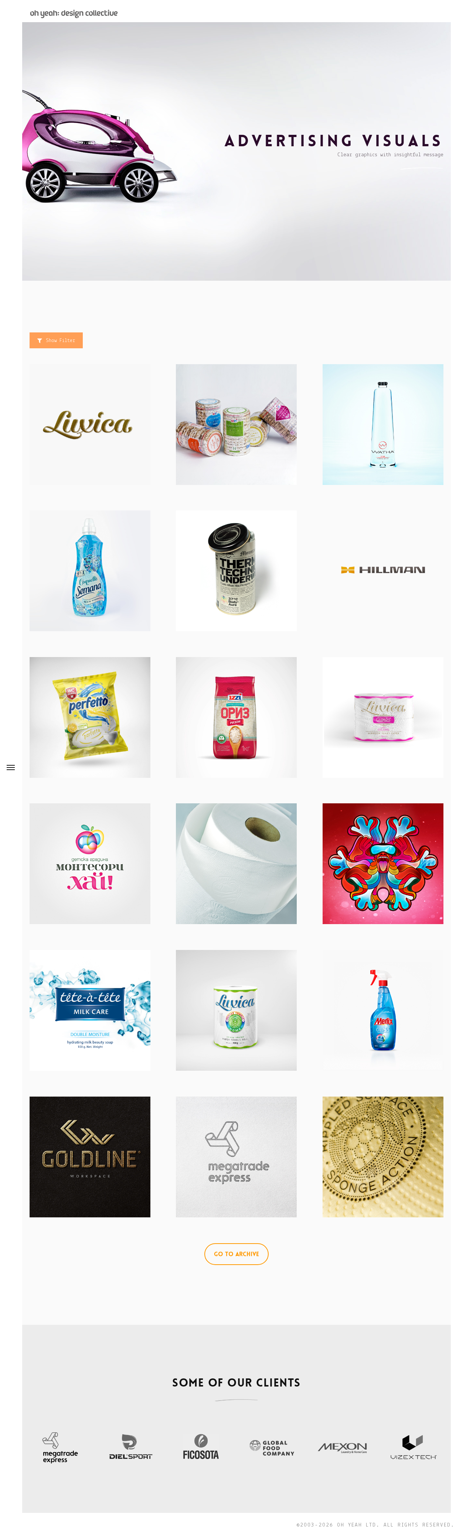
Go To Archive (236, 1254)
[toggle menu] (10, 767)
